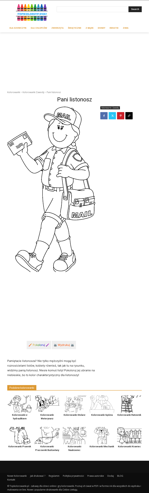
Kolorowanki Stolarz (74, 415)
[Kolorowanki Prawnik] (19, 435)
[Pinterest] (120, 115)
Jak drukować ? (37, 475)
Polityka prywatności (73, 475)
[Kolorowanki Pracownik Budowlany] (47, 435)
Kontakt (11, 479)
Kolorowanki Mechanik (102, 446)
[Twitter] (112, 115)
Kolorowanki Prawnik (19, 446)
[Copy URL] (129, 115)
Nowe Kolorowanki (17, 475)
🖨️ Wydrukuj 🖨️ (64, 345)
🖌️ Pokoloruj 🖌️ (39, 345)
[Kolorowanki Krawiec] (129, 435)
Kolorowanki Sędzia (102, 415)
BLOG (120, 475)
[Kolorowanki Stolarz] (74, 403)
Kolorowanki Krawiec (129, 446)
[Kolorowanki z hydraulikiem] (19, 403)
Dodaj (110, 475)
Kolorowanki (13, 92)
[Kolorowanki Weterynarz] (47, 403)
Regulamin (54, 475)
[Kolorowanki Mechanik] (102, 435)
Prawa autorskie (95, 475)
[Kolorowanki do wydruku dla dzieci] (32, 13)
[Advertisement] (74, 59)
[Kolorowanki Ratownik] (129, 403)
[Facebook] (104, 115)
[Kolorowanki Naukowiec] (74, 435)
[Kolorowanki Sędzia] (102, 403)
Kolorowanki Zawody (33, 92)
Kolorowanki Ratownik (129, 415)
